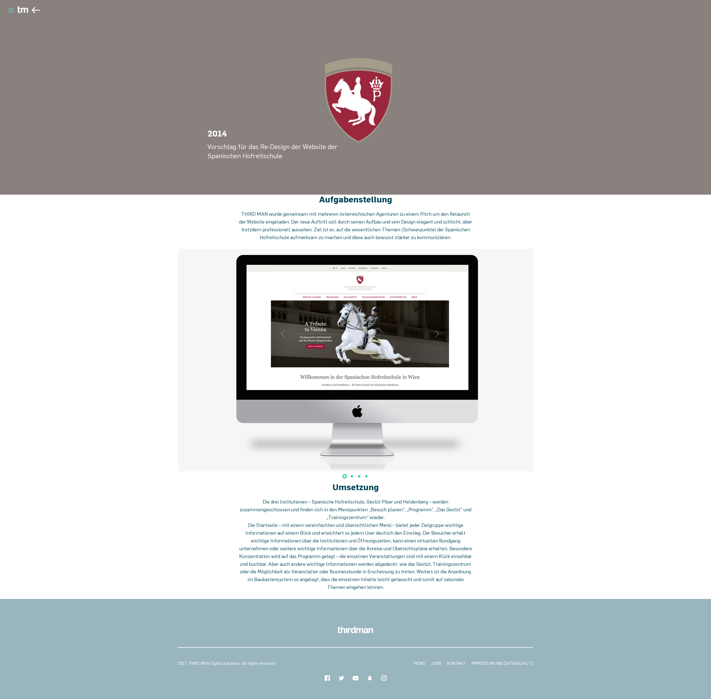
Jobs (436, 663)
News (419, 663)
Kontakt (456, 663)
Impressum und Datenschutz (502, 663)
